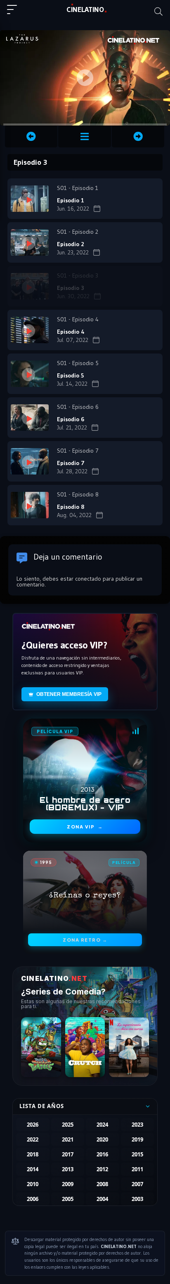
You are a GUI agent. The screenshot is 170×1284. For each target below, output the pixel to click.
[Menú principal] (15, 13)
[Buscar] (158, 11)
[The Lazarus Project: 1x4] (138, 136)
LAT (85, 9)
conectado (88, 578)
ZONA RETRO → (85, 939)
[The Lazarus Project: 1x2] (31, 136)
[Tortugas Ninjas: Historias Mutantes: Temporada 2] (41, 1047)
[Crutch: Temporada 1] (85, 1047)
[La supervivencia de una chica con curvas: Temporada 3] (129, 1047)
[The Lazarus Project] (84, 136)
